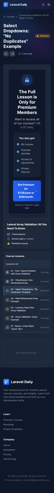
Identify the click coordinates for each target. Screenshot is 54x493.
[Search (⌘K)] (43, 4)
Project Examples (12, 429)
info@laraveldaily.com (39, 480)
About (6, 445)
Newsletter (9, 449)
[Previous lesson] (6, 53)
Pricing (7, 454)
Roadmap (8, 424)
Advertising (9, 459)
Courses (11, 16)
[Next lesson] (12, 53)
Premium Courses (13, 419)
